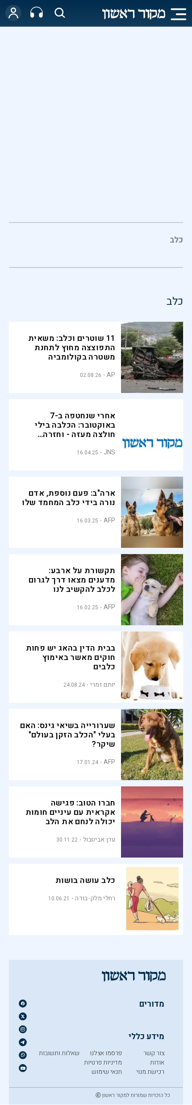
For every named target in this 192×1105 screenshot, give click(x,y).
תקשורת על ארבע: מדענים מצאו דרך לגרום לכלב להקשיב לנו (72, 580)
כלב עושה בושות (85, 880)
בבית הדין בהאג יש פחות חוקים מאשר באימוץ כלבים (71, 657)
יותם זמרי (103, 684)
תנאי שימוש (107, 1072)
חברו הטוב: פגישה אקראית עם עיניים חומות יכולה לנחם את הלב (70, 812)
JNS (110, 452)
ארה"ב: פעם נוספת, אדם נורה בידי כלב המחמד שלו (68, 498)
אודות (157, 1062)
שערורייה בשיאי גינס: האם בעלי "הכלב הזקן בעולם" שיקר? (68, 735)
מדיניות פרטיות (103, 1062)
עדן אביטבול (99, 839)
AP (111, 375)
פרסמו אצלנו (106, 1053)
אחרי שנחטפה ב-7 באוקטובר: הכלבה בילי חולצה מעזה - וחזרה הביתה (75, 430)
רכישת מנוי (150, 1072)
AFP (110, 520)
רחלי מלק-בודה (95, 898)
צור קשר (153, 1053)
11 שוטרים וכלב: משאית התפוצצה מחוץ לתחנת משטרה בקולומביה (71, 347)
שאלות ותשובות (59, 1053)
